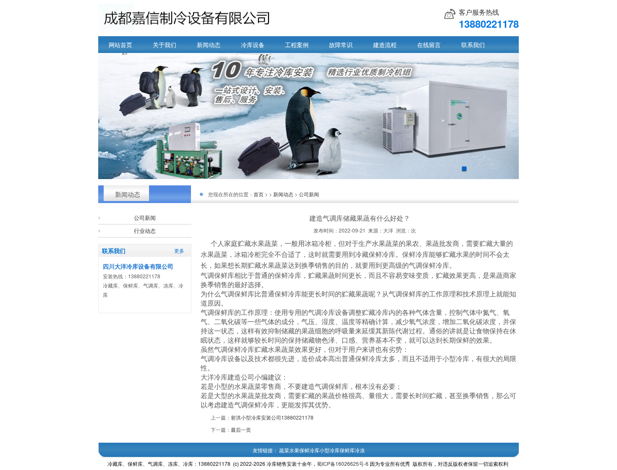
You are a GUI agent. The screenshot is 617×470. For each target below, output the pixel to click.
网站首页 (120, 44)
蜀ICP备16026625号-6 (343, 463)
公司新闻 (145, 218)
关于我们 (164, 44)
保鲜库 (347, 450)
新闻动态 (208, 44)
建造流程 (385, 44)
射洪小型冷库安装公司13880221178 (272, 417)
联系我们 (473, 44)
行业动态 (145, 231)
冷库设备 (252, 44)
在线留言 (429, 44)
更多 (179, 250)
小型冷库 (329, 450)
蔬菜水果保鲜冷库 (299, 450)
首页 (259, 194)
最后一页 (241, 429)
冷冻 (360, 450)
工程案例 (296, 44)
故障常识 (341, 44)
